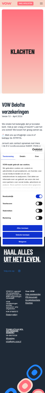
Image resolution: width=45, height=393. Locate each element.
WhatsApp (10, 338)
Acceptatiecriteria (32, 300)
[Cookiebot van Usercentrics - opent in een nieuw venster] (32, 149)
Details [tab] (22, 156)
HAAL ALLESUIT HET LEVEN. (22, 255)
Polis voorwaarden (32, 294)
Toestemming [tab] (8, 156)
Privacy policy (11, 314)
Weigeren (22, 242)
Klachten (29, 303)
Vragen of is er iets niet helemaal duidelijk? (14, 331)
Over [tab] (37, 156)
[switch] (39, 203)
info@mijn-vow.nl (13, 341)
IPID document (31, 297)
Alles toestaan (22, 228)
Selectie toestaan (22, 235)
